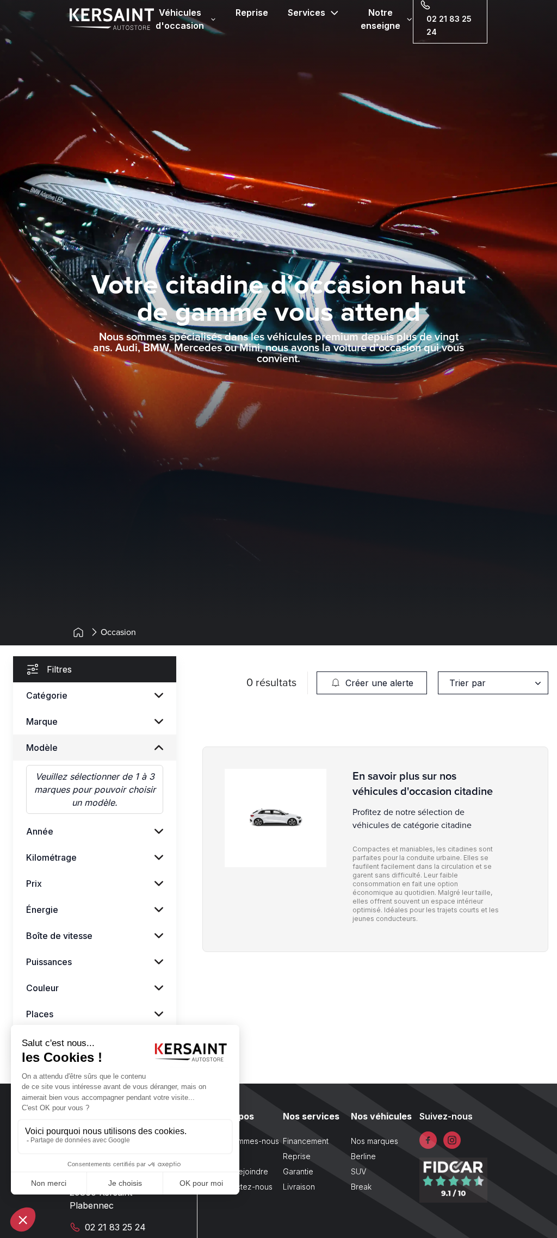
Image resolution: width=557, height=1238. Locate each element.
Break (361, 1186)
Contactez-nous (244, 1186)
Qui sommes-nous (247, 1141)
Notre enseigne (380, 19)
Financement (306, 1141)
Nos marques (374, 1141)
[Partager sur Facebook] (428, 1140)
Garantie (298, 1171)
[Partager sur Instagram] (452, 1140)
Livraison (299, 1186)
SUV (358, 1171)
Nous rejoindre (241, 1171)
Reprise (252, 12)
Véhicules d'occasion (180, 19)
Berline (363, 1156)
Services (306, 12)
